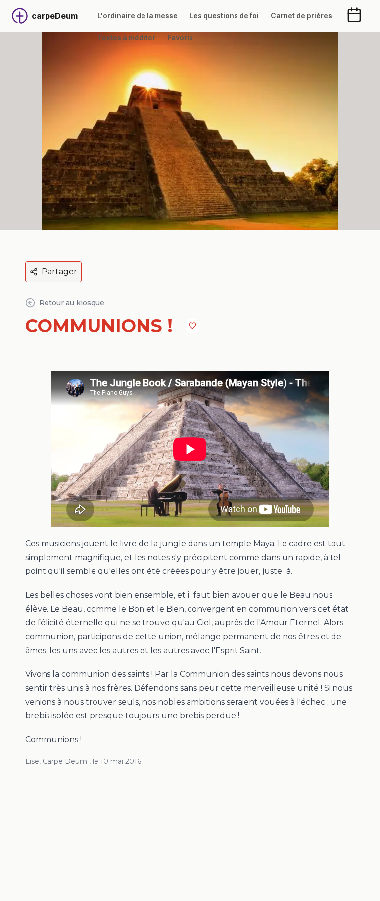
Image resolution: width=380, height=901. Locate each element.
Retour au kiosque (71, 302)
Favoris (180, 37)
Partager (59, 271)
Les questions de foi (224, 15)
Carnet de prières (301, 15)
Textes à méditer (126, 37)
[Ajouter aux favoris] (192, 325)
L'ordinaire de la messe (137, 15)
